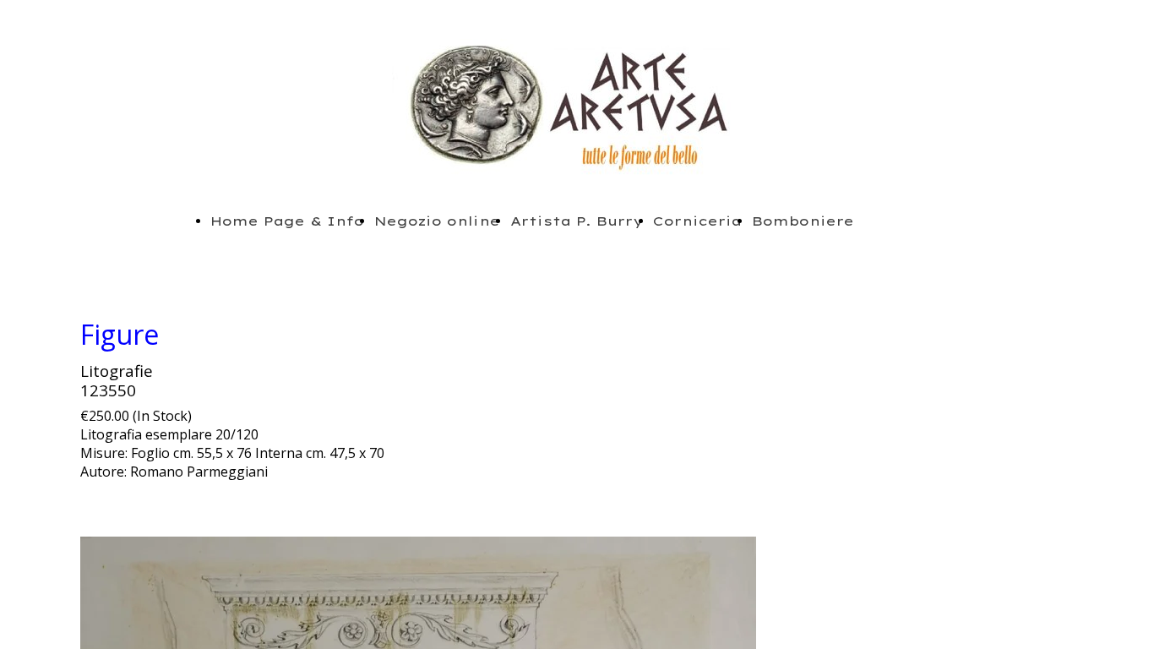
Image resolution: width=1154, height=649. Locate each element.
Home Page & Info (287, 221)
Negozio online (437, 221)
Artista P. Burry (576, 221)
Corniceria (697, 221)
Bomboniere (803, 221)
